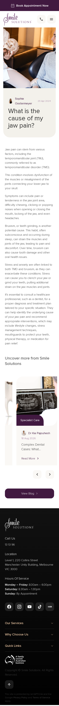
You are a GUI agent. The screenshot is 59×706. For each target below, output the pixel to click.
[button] (19, 458)
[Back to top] (9, 684)
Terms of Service (41, 697)
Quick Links (13, 646)
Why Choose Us (16, 634)
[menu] (51, 19)
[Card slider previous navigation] (37, 474)
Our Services (14, 623)
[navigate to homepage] (17, 19)
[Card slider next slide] (50, 474)
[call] (41, 19)
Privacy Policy (20, 697)
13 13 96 (10, 544)
